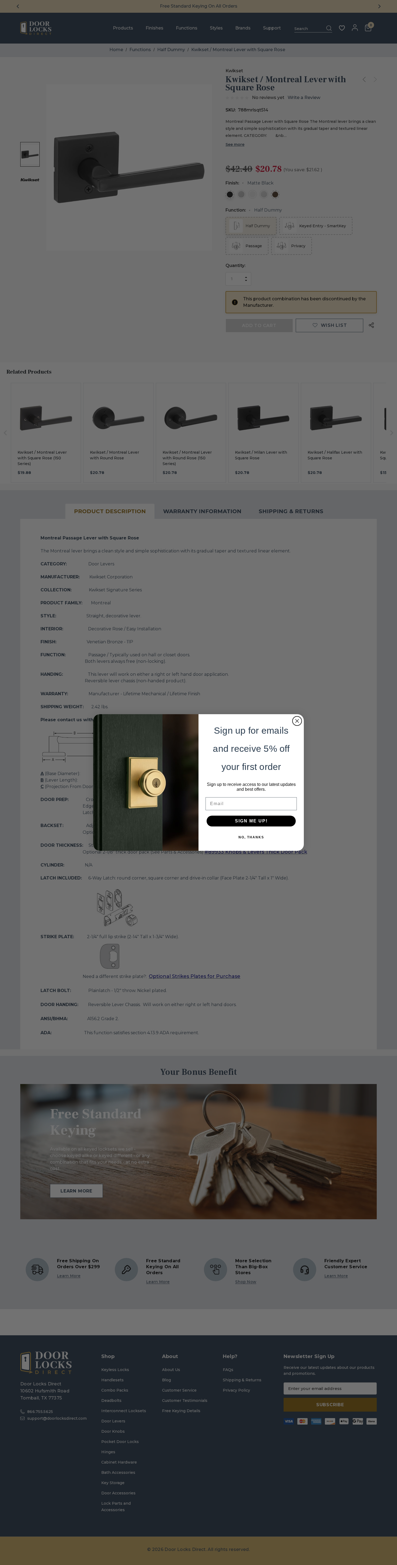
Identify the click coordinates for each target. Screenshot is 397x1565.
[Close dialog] (297, 721)
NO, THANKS (251, 837)
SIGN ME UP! (251, 821)
